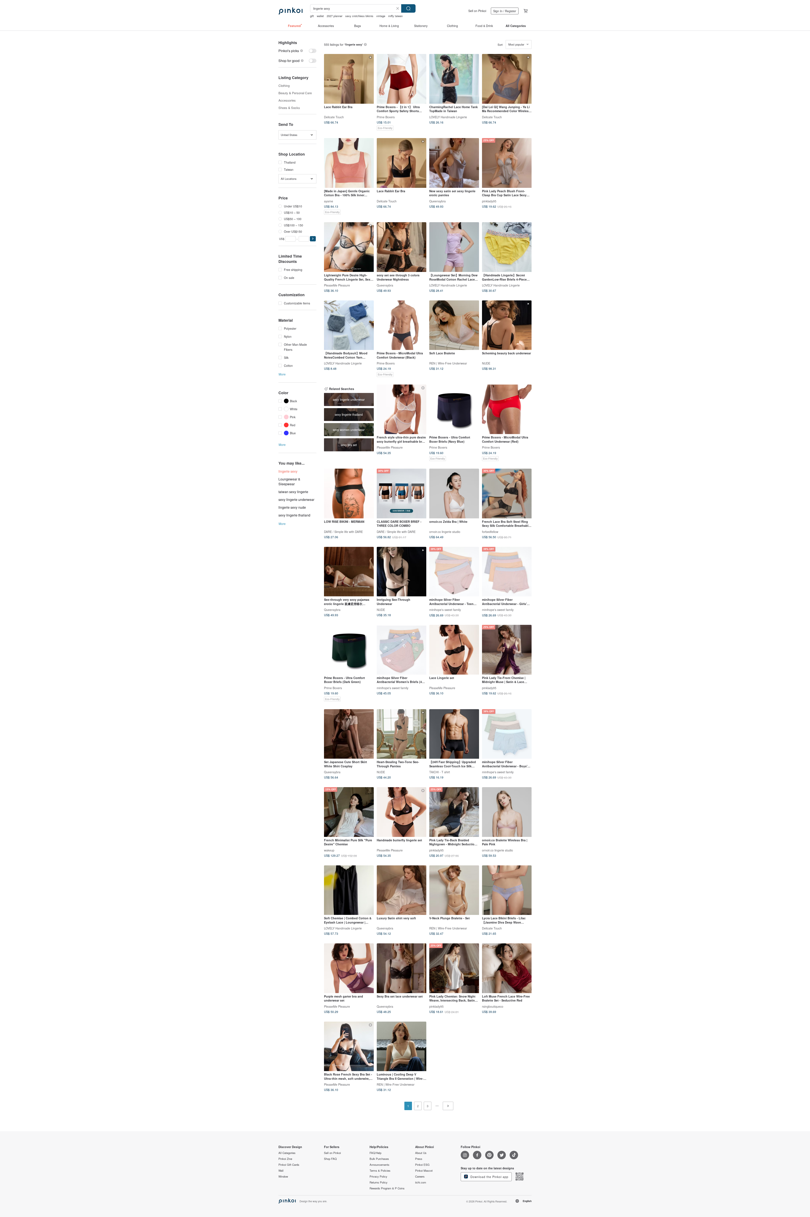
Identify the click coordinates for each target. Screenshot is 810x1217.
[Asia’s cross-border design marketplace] (290, 11)
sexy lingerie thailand (294, 515)
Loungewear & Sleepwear (289, 481)
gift (312, 16)
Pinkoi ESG (422, 1164)
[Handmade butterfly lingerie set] (402, 812)
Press (418, 1158)
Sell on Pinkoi (477, 11)
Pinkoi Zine (285, 1158)
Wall (281, 1170)
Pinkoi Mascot (424, 1170)
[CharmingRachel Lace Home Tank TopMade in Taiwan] (454, 79)
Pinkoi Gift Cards (288, 1164)
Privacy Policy (378, 1176)
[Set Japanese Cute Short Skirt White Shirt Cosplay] (349, 734)
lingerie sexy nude (292, 507)
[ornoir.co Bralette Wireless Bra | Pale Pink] (507, 812)
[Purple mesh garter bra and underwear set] (349, 968)
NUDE (486, 363)
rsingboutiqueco (492, 1006)
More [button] (282, 374)
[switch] (297, 50)
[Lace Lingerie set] (454, 650)
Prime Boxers (386, 117)
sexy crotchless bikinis (359, 16)
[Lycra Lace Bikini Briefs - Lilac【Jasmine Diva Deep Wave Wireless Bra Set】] (507, 890)
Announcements (379, 1164)
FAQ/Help (375, 1152)
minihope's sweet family (445, 610)
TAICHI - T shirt (439, 772)
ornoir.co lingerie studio (444, 531)
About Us (421, 1152)
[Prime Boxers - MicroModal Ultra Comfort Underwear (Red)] (507, 409)
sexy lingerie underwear (296, 499)
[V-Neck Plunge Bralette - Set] (454, 890)
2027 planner (334, 16)
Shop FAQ (330, 1158)
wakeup (329, 850)
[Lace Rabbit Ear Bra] (349, 79)
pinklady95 (489, 201)
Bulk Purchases (379, 1158)
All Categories (287, 1152)
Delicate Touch (334, 117)
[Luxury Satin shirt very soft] (402, 890)
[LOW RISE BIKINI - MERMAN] (349, 493)
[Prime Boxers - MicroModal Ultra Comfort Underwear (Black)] (402, 325)
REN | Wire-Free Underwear (448, 363)
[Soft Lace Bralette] (454, 325)
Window (283, 1176)
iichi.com (420, 1182)
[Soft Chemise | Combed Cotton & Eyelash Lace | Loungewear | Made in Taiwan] (349, 890)
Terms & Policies (380, 1170)
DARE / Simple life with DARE (343, 531)
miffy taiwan (395, 16)
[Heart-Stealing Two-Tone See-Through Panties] (402, 734)
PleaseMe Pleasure (337, 285)
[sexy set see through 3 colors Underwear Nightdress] (402, 247)
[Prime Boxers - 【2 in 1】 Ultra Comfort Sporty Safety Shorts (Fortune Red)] (402, 79)
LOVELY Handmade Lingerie (448, 117)
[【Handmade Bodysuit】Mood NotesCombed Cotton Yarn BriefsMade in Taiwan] (349, 325)
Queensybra (437, 201)
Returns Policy (378, 1182)
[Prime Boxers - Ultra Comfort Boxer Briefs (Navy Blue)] (454, 409)
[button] (313, 238)
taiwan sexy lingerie (293, 491)
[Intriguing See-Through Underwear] (402, 572)
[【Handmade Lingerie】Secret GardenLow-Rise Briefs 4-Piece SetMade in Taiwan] (507, 247)
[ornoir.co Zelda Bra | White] (454, 493)
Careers (420, 1176)
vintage (380, 16)
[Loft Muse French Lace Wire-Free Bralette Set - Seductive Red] (507, 968)
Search (408, 8)
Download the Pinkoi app (488, 1177)
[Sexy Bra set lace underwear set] (402, 968)
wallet (320, 16)
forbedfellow (490, 531)
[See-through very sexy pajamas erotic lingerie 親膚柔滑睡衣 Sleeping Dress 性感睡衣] (349, 572)
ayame (328, 201)
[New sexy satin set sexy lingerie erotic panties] (454, 163)
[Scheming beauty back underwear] (507, 325)
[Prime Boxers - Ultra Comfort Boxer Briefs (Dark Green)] (349, 650)
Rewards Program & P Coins (387, 1188)
